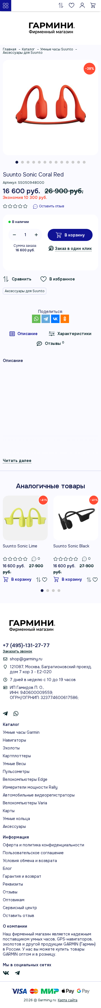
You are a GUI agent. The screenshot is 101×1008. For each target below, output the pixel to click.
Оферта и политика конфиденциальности (43, 844)
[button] (16, 162)
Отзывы (10, 892)
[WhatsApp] (36, 319)
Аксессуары (14, 826)
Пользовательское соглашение (33, 852)
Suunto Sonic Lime (20, 546)
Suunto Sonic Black (71, 546)
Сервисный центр (20, 907)
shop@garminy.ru (26, 658)
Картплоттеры (17, 755)
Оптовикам (13, 899)
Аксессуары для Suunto (24, 291)
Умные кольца (16, 818)
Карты (9, 810)
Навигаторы (14, 740)
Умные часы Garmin (21, 732)
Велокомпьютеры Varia (25, 802)
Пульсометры (16, 771)
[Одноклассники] (65, 319)
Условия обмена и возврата (30, 860)
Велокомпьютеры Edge (25, 779)
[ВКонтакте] (55, 319)
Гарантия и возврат (22, 876)
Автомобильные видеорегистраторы (39, 795)
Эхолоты (11, 748)
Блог (7, 868)
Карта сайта (67, 1000)
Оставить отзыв (18, 915)
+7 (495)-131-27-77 (26, 645)
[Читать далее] (17, 460)
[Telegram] (46, 319)
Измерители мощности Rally (30, 787)
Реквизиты (13, 884)
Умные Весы (14, 763)
